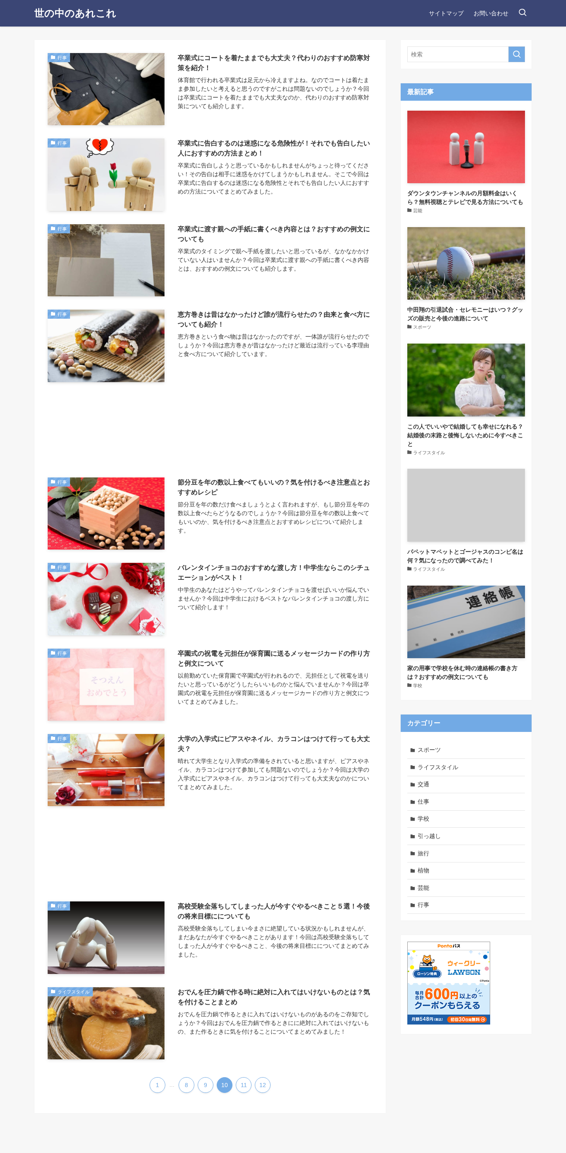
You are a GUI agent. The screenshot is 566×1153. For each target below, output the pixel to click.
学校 (423, 818)
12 (262, 1085)
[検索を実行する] (516, 54)
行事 (423, 904)
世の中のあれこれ (75, 13)
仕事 (423, 801)
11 (244, 1085)
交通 (423, 784)
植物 (423, 870)
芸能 (423, 887)
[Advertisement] (210, 429)
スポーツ (429, 749)
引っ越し (429, 836)
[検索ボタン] (522, 13)
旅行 (423, 853)
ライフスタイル (438, 767)
